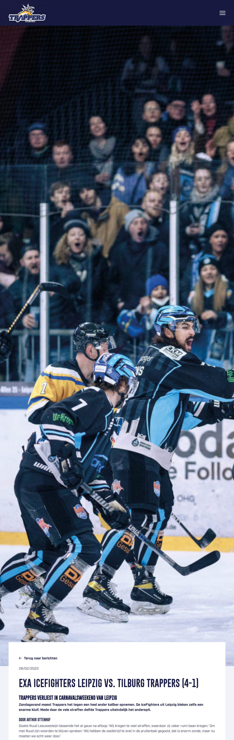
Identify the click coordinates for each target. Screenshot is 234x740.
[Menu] (222, 12)
